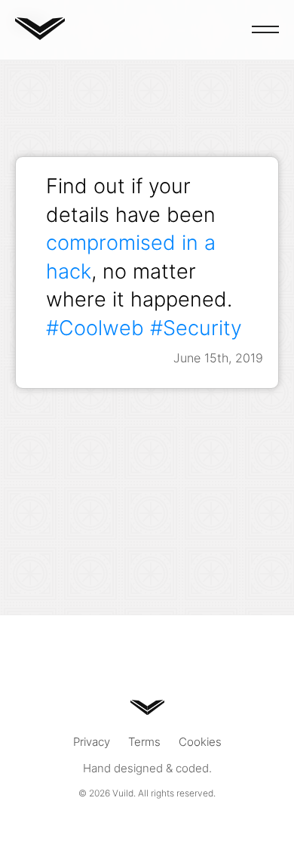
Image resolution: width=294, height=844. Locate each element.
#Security (196, 328)
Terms (144, 742)
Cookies (200, 742)
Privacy (91, 742)
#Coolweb (95, 328)
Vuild (122, 793)
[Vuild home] (40, 35)
